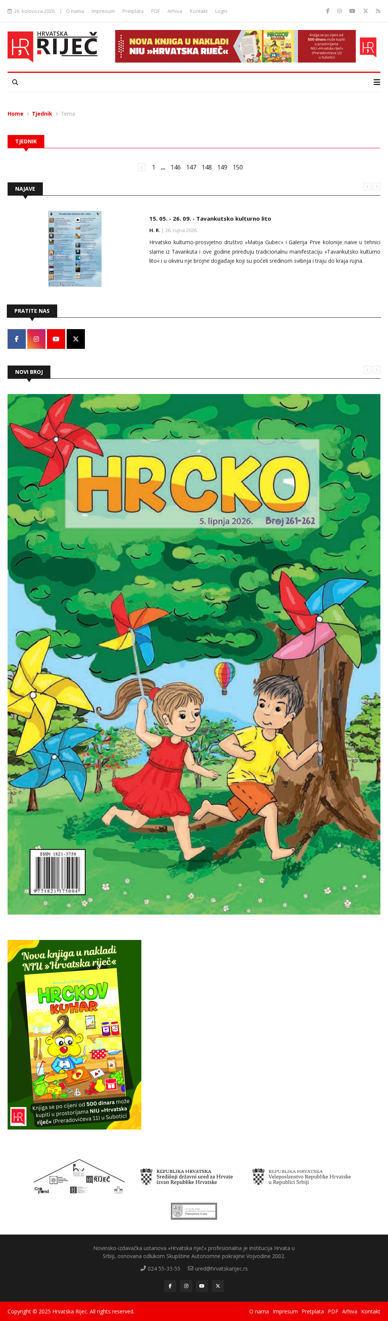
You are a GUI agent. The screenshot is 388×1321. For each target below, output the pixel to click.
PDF (155, 11)
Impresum (103, 11)
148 (207, 167)
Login (221, 11)
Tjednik (42, 113)
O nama (75, 11)
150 (238, 167)
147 (191, 167)
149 (222, 167)
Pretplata (133, 11)
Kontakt (199, 11)
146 (176, 167)
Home (15, 113)
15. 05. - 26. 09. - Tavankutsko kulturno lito (210, 218)
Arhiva (174, 11)
